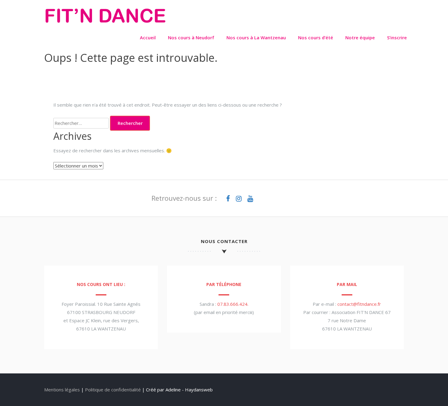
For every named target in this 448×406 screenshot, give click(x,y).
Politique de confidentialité (113, 390)
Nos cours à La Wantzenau (256, 37)
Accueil (148, 37)
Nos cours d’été (315, 37)
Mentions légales (62, 390)
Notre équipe (360, 37)
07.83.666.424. (232, 304)
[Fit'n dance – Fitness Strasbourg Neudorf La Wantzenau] (105, 25)
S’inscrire (397, 37)
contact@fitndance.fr (359, 304)
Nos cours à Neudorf (191, 37)
